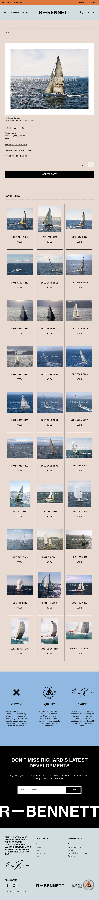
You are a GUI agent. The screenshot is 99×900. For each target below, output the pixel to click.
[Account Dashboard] (88, 12)
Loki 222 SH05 (49, 237)
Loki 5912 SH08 (49, 465)
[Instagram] (13, 885)
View (19, 241)
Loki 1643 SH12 (49, 282)
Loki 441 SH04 (79, 465)
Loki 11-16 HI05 (20, 648)
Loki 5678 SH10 (19, 374)
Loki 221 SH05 (20, 237)
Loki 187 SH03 (20, 557)
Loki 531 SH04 (20, 511)
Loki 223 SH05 (79, 236)
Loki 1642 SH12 (19, 282)
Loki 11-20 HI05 (79, 648)
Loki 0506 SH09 (19, 420)
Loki (14, 133)
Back (7, 32)
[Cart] (94, 12)
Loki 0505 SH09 (79, 374)
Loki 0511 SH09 (79, 419)
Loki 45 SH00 (49, 602)
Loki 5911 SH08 (19, 465)
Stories (40, 853)
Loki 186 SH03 (79, 511)
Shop (38, 850)
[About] (83, 886)
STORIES (15, 12)
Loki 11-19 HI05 (49, 648)
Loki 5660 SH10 (79, 282)
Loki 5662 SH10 (49, 328)
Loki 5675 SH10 (79, 328)
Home (38, 847)
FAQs (81, 2)
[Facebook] (7, 885)
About (24, 12)
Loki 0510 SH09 (49, 420)
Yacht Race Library (79, 853)
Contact (93, 2)
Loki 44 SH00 (20, 602)
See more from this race (16, 144)
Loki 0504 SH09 (49, 374)
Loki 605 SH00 (79, 602)
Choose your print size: (19, 150)
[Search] (81, 12)
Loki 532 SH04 (49, 511)
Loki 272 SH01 (79, 557)
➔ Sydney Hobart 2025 (12, 2)
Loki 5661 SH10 (19, 328)
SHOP (6, 12)
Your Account (75, 847)
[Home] (54, 12)
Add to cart (49, 174)
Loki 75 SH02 (49, 557)
